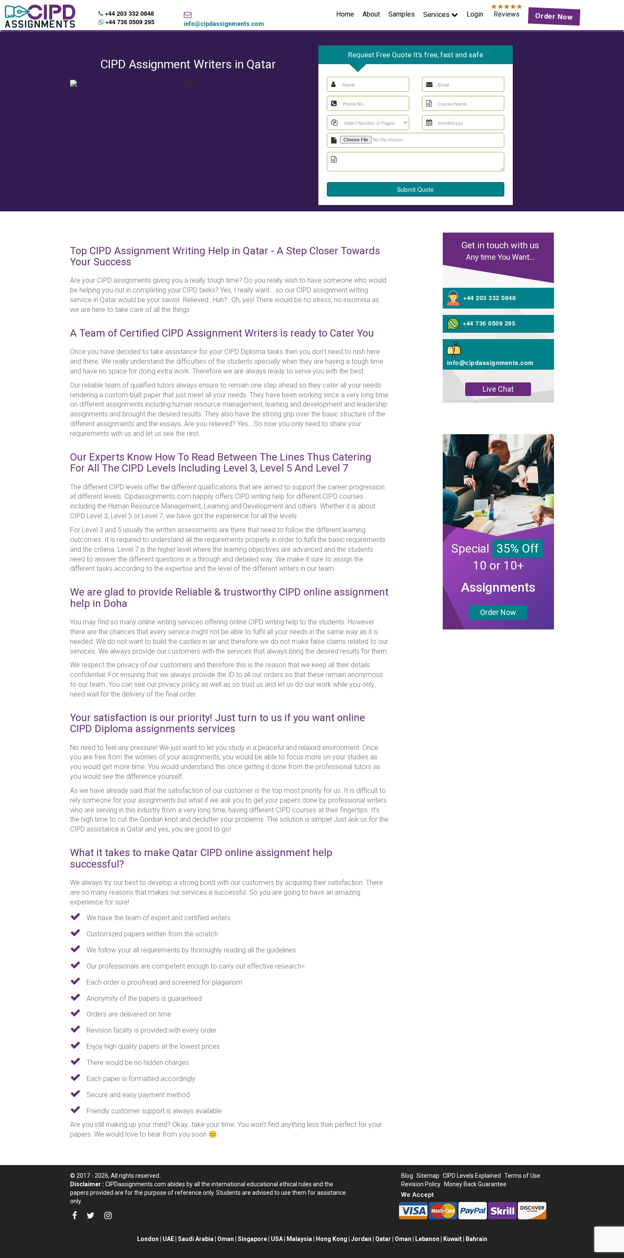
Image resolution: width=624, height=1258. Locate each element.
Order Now (554, 16)
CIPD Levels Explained (472, 1175)
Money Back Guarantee (475, 1184)
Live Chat (498, 389)
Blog (407, 1175)
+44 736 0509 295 (129, 21)
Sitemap (427, 1175)
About (371, 14)
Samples (401, 14)
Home (347, 14)
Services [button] (437, 15)
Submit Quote (415, 189)
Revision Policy (421, 1184)
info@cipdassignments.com (224, 23)
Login (475, 14)
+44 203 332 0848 (128, 13)
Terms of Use (522, 1175)
